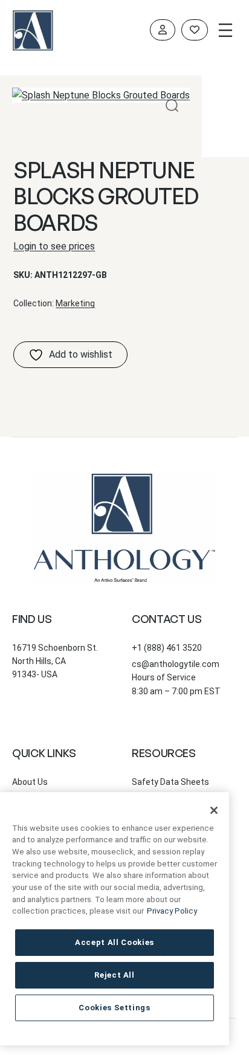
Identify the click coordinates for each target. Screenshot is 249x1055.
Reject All (114, 974)
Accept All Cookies (114, 942)
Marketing (75, 303)
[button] (172, 105)
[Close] (214, 810)
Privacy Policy (172, 910)
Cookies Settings (114, 1007)
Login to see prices (54, 246)
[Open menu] (225, 30)
